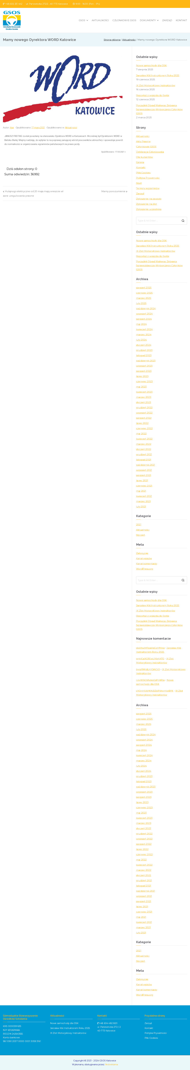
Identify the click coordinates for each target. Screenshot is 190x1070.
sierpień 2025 (143, 287)
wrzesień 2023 (144, 365)
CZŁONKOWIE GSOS (124, 20)
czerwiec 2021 (144, 485)
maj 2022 (141, 433)
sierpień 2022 (143, 418)
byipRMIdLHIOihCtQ (148, 669)
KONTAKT (181, 20)
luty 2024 (141, 339)
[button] (86, 20)
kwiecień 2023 (144, 391)
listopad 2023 (143, 355)
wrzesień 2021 (144, 470)
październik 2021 (145, 464)
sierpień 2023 (143, 371)
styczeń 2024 (143, 345)
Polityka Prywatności (148, 177)
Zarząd (140, 193)
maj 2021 (141, 491)
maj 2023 (141, 386)
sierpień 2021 (143, 475)
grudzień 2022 (144, 407)
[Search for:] (161, 220)
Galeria (140, 162)
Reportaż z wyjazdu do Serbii (152, 95)
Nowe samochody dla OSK (151, 65)
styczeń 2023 (143, 402)
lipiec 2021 (142, 480)
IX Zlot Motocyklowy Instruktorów (155, 85)
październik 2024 (146, 308)
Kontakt (140, 167)
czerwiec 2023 (144, 381)
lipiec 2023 (142, 376)
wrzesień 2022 (144, 412)
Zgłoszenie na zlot (146, 204)
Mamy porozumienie (113, 191)
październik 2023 (145, 360)
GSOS (82, 20)
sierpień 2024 (144, 319)
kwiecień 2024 (144, 329)
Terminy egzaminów (147, 188)
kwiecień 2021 (144, 496)
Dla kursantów (144, 157)
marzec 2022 (143, 444)
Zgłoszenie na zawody (148, 198)
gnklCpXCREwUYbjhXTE (150, 658)
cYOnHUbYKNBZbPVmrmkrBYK (154, 690)
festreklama (111, 1064)
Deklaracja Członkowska (150, 151)
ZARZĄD (167, 20)
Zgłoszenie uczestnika (148, 209)
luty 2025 (141, 303)
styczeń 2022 (143, 449)
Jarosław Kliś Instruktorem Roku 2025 (157, 75)
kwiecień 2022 (144, 438)
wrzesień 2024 (144, 313)
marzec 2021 (143, 501)
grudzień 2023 (144, 350)
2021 (138, 524)
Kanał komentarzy (146, 563)
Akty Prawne (143, 141)
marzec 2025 (143, 298)
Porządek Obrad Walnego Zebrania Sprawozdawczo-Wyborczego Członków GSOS (159, 109)
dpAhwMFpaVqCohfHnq (150, 647)
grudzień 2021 (144, 454)
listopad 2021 (143, 459)
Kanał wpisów (144, 558)
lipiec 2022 (142, 423)
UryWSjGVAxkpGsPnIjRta (150, 680)
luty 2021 (141, 506)
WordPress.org (144, 568)
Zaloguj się (142, 553)
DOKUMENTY (148, 20)
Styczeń (140, 535)
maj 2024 (141, 324)
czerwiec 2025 (144, 292)
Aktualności (71, 127)
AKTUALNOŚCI (100, 20)
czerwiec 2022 (144, 428)
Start (139, 183)
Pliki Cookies (143, 172)
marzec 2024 (143, 334)
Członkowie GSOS (146, 146)
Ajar (12, 127)
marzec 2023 (143, 397)
